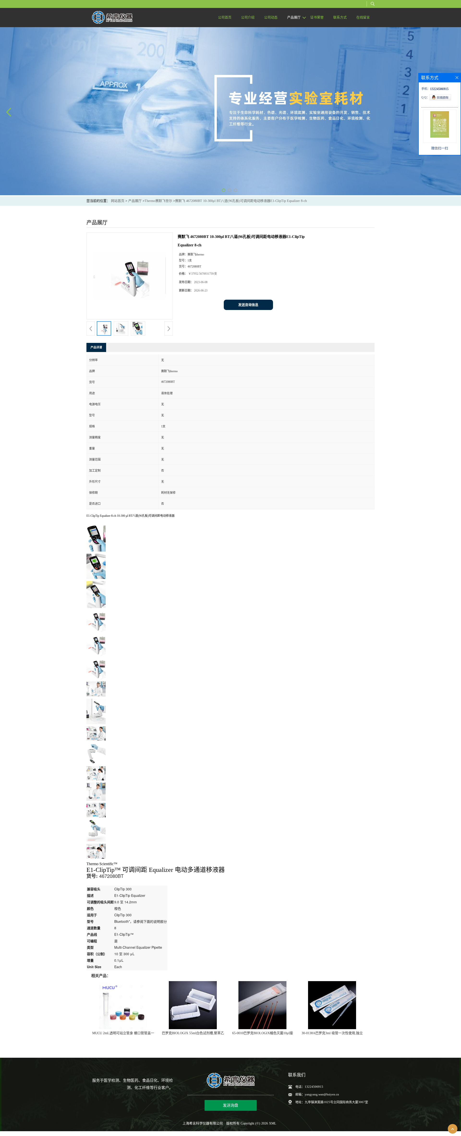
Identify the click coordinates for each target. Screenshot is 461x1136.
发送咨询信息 (248, 305)
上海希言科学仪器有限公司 (202, 1123)
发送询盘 (230, 1105)
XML (272, 1123)
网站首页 (117, 201)
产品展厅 (135, 201)
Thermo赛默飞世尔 (158, 201)
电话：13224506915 (309, 1086)
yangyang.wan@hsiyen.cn (322, 1094)
